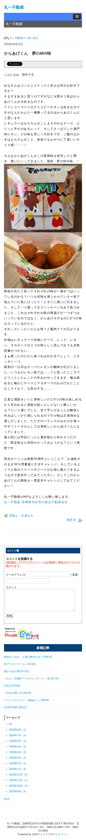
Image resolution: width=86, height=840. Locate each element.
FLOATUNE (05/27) (15, 707)
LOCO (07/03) (12, 685)
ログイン (63, 834)
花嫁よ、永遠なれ (21, 515)
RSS (6, 799)
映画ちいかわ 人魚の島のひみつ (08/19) (28, 656)
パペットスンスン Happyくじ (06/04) (26, 700)
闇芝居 (71, 520)
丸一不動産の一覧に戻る (23, 37)
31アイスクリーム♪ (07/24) (19, 664)
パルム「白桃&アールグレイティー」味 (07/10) (31, 678)
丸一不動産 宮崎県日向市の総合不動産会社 (36, 502)
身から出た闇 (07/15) (16, 671)
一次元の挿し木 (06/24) (17, 692)
